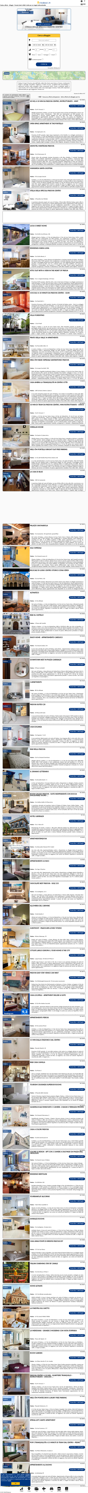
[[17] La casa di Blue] (16, 480)
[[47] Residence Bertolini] (16, 1183)
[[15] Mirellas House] (16, 436)
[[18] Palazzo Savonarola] (16, 534)
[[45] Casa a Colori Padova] (16, 1138)
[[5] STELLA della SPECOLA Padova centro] (16, 199)
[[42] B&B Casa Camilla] (16, 1071)
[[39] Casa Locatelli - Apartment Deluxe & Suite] (16, 1004)
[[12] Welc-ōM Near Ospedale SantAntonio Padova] (16, 369)
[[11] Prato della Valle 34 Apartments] (16, 346)
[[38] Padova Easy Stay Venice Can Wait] (16, 981)
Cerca (44, 64)
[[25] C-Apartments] (16, 691)
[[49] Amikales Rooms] (16, 1227)
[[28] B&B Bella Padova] (16, 758)
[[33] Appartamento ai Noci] (16, 870)
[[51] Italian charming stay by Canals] (16, 1272)
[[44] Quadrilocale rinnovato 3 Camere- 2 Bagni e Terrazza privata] (16, 1116)
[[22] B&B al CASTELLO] (16, 624)
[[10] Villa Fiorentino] (16, 324)
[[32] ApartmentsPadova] (16, 847)
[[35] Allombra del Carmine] (16, 914)
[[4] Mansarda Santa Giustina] (16, 177)
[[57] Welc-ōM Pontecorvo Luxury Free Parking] (16, 1406)
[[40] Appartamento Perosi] (16, 1026)
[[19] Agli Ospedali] (16, 556)
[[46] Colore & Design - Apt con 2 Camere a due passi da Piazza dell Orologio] (16, 1160)
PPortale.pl (8, 1492)
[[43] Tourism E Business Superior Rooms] (16, 1093)
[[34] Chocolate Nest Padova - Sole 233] (16, 892)
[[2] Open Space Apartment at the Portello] (16, 132)
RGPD (9, 1480)
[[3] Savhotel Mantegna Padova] (16, 154)
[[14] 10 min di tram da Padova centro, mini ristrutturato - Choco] (16, 413)
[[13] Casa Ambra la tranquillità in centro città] (16, 391)
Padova (5, 103)
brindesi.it (44, 3)
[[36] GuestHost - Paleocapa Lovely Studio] (16, 937)
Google (28, 1474)
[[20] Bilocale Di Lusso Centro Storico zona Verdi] (16, 579)
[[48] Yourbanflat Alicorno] (16, 1205)
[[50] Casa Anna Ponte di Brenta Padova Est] (16, 1250)
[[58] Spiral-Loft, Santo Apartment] (16, 1429)
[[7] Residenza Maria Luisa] (16, 257)
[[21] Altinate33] (16, 601)
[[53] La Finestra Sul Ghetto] (16, 1317)
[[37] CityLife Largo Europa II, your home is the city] (16, 959)
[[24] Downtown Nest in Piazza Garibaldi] (16, 668)
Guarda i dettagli (77, 106)
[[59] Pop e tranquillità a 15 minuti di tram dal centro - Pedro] (16, 1451)
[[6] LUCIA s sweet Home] (16, 234)
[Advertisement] (44, 508)
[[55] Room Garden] (16, 1362)
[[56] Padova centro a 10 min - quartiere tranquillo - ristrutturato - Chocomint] (16, 1384)
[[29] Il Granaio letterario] (16, 780)
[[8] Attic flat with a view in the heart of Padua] (16, 279)
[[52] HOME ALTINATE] (16, 1294)
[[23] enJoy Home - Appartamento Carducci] (16, 646)
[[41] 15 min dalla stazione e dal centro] (16, 1048)
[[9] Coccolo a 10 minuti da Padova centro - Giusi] (16, 301)
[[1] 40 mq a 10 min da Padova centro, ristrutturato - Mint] (16, 110)
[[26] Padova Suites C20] (16, 713)
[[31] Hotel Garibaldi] (16, 825)
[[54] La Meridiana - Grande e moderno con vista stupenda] (16, 1339)
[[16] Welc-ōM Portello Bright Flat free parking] (16, 458)
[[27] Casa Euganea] (16, 735)
